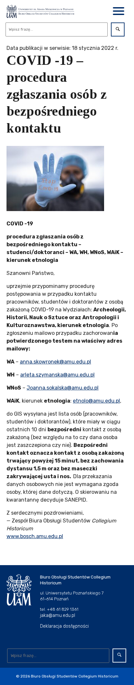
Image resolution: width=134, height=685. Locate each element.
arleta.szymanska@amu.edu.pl (57, 375)
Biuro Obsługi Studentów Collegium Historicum (74, 676)
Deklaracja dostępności (64, 626)
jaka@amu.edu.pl (57, 615)
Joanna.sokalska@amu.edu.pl (63, 388)
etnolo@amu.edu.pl (96, 401)
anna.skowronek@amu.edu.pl (55, 362)
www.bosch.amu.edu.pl (35, 536)
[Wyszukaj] (118, 29)
